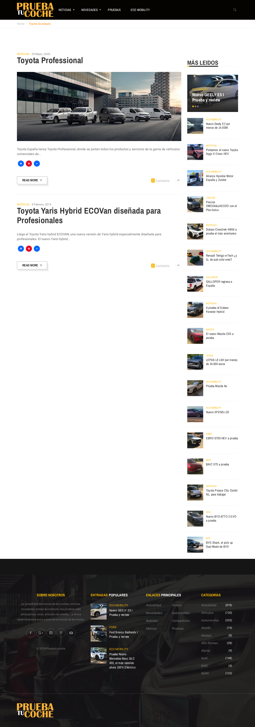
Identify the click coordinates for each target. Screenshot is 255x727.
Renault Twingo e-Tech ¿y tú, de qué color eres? (221, 257)
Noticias (65, 10)
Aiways (206, 635)
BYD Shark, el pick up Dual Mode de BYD (219, 544)
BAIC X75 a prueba (217, 464)
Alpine (205, 650)
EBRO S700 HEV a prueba (222, 438)
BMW (205, 673)
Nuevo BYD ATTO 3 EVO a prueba (221, 518)
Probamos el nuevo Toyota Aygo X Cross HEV (222, 152)
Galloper (212, 277)
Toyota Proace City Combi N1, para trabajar (222, 492)
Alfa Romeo (209, 643)
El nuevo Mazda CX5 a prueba (219, 336)
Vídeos (177, 605)
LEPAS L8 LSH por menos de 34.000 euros (221, 362)
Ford (113, 627)
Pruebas (114, 10)
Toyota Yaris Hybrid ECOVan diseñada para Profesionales (89, 215)
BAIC (208, 460)
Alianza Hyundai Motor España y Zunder (219, 178)
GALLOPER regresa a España (219, 283)
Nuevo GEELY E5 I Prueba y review (208, 97)
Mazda (210, 329)
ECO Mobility (140, 10)
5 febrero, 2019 (41, 204)
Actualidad (153, 605)
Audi (204, 658)
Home (20, 24)
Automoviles (181, 613)
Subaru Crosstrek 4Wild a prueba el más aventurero (221, 231)
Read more (30, 180)
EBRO (209, 434)
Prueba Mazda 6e (216, 386)
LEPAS (209, 355)
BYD (208, 512)
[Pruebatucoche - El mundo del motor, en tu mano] (35, 9)
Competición (181, 620)
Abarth (206, 628)
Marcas (151, 628)
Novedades (89, 10)
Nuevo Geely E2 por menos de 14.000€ (218, 126)
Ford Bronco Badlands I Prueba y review (123, 634)
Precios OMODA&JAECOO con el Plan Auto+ (221, 206)
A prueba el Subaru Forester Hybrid (217, 309)
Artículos (207, 612)
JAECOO (210, 198)
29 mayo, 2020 (41, 54)
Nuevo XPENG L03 (217, 412)
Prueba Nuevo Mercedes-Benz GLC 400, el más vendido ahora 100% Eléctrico (122, 660)
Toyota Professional (50, 60)
